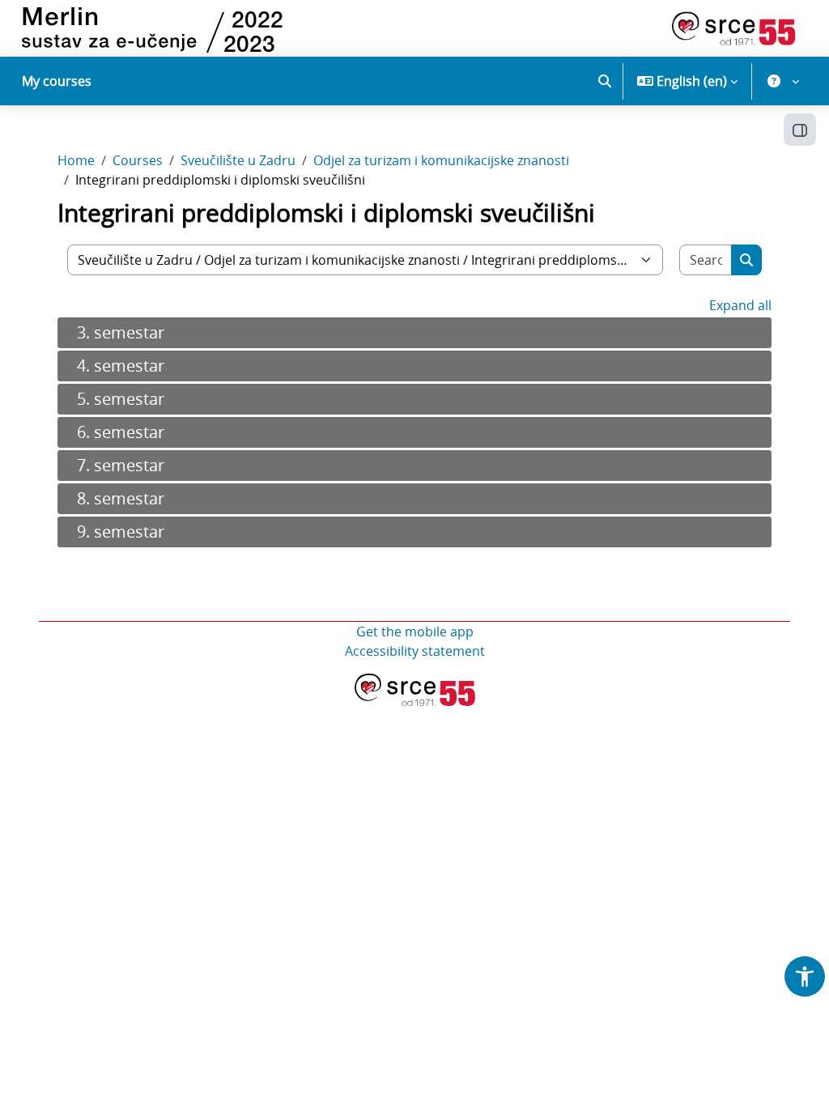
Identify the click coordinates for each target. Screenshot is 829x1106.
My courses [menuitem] (56, 81)
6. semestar (120, 432)
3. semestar (120, 332)
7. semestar (120, 465)
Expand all (740, 305)
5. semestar (120, 399)
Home (76, 160)
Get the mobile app (415, 631)
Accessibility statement (415, 651)
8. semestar (120, 498)
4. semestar (120, 365)
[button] (604, 81)
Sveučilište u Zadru (238, 160)
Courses (138, 160)
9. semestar (120, 531)
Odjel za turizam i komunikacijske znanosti (441, 160)
